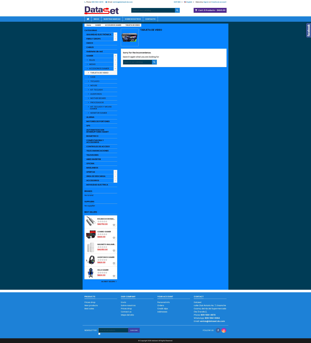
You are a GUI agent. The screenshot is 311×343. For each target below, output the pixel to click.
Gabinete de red (94, 51)
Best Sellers (90, 212)
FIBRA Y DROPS (93, 38)
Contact (199, 296)
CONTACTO (150, 19)
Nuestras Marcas (112, 19)
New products (91, 305)
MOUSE (93, 85)
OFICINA (90, 163)
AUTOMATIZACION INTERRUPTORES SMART (97, 130)
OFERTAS (90, 172)
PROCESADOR (97, 102)
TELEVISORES (92, 155)
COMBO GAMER (104, 232)
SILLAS (92, 60)
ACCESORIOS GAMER (99, 68)
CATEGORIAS (90, 30)
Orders (160, 305)
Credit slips (162, 308)
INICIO (96, 19)
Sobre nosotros (133, 19)
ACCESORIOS (92, 180)
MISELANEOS (92, 167)
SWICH (89, 43)
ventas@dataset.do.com (123, 2)
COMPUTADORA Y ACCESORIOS (95, 141)
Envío (123, 302)
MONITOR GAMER (98, 113)
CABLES (90, 47)
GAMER (89, 55)
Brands (88, 191)
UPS (88, 125)
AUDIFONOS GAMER (105, 257)
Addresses (162, 311)
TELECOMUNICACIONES (97, 150)
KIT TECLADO (96, 89)
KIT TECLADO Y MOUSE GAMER (101, 107)
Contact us (126, 311)
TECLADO (94, 81)
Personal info (163, 302)
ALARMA (90, 117)
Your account (165, 296)
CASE (92, 77)
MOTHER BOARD (98, 98)
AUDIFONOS (96, 94)
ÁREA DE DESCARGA (95, 176)
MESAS (92, 64)
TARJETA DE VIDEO (99, 72)
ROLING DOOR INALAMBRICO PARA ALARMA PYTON (106, 219)
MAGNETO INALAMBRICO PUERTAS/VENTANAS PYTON (106, 244)
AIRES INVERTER (93, 159)
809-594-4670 (97, 2)
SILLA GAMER (102, 270)
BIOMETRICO (92, 136)
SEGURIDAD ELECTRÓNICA (98, 34)
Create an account (218, 2)
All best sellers (109, 282)
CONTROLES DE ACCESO (98, 146)
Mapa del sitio (127, 315)
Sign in (206, 2)
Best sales (89, 308)
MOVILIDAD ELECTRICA (97, 184)
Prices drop (89, 302)
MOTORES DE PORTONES (98, 121)
